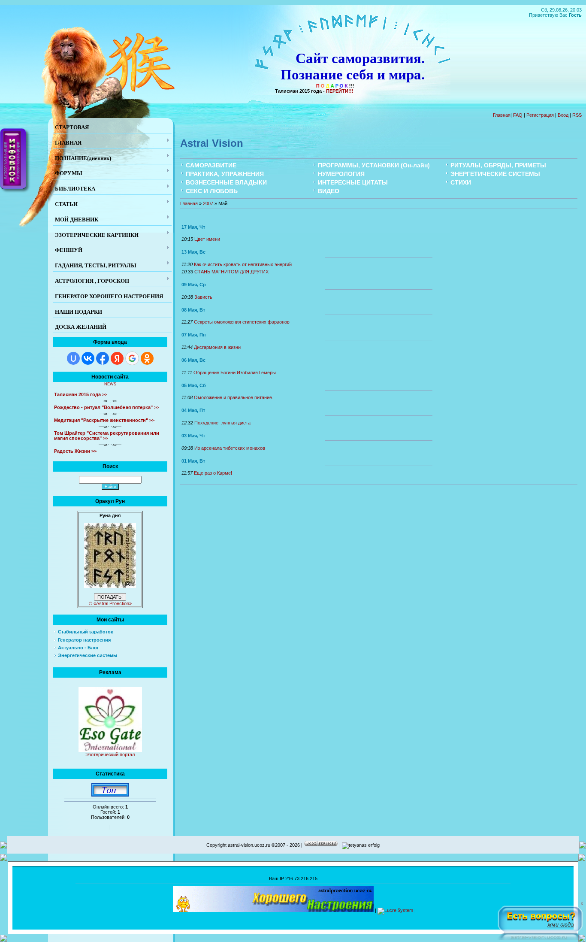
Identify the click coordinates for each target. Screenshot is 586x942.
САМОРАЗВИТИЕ (211, 165)
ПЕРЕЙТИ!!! (339, 91)
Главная (501, 115)
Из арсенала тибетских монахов (229, 448)
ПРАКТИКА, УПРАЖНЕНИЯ (225, 173)
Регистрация (540, 115)
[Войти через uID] (73, 358)
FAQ (518, 115)
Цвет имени (207, 239)
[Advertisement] (293, 918)
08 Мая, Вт (193, 309)
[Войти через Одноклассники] (147, 358)
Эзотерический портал (110, 754)
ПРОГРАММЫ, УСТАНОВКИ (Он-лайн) (374, 165)
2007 (208, 203)
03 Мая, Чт (193, 435)
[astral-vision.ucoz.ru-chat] (540, 921)
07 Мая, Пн (193, 334)
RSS (577, 115)
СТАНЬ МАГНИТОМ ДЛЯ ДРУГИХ (231, 271)
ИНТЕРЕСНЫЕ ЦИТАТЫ (353, 182)
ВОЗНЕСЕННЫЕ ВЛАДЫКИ (226, 182)
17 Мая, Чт (193, 227)
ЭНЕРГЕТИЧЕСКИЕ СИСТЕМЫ (495, 173)
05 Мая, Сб (193, 385)
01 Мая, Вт (193, 460)
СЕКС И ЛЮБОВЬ (212, 191)
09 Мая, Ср (193, 284)
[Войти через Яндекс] (117, 358)
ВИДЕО (328, 191)
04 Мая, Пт (193, 410)
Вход (563, 115)
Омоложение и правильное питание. (233, 397)
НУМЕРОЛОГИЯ (341, 173)
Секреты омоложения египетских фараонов (242, 321)
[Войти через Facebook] (102, 358)
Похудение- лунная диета (222, 422)
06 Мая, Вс (193, 360)
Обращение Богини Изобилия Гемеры (234, 372)
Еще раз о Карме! (213, 473)
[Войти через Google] (132, 358)
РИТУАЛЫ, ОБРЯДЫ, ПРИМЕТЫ (498, 165)
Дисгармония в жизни (217, 347)
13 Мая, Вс (193, 251)
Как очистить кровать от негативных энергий (243, 264)
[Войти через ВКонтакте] (88, 358)
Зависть (203, 297)
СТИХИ (460, 182)
